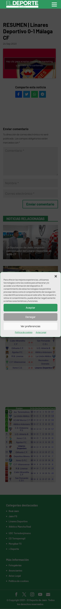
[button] (55, 276)
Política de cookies (23, 332)
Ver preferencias (30, 326)
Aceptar (30, 307)
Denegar (30, 317)
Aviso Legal (41, 332)
